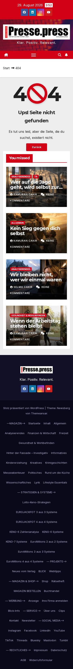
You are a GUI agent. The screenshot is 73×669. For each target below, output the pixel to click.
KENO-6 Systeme (52, 531)
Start (6, 68)
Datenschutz (59, 650)
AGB (23, 660)
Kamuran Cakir (26, 194)
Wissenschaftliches (18, 482)
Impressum (41, 650)
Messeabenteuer (14, 472)
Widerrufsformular (41, 660)
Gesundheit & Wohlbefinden (28, 315)
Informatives (59, 452)
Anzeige (33, 600)
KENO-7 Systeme (16, 541)
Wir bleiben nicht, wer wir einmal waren (36, 277)
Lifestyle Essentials (55, 482)
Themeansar (39, 413)
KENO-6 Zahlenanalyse (24, 531)
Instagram (14, 630)
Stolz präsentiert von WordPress (24, 408)
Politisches (35, 472)
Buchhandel (51, 591)
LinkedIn (45, 630)
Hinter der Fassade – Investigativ (27, 452)
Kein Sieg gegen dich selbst (35, 230)
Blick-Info (14, 610)
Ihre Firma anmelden (55, 600)
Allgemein (17, 223)
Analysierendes (20, 176)
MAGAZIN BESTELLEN (27, 591)
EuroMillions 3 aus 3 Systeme (36, 551)
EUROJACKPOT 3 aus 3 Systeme (36, 512)
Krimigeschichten (56, 462)
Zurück (36, 147)
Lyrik (37, 482)
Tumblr (63, 640)
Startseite (34, 423)
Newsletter (28, 620)
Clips (62, 610)
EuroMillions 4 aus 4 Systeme (24, 561)
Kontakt (14, 620)
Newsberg (63, 408)
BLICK (42, 571)
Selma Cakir (23, 287)
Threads (22, 640)
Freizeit (63, 433)
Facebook (30, 630)
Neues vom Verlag (23, 571)
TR (35, 176)
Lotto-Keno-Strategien (36, 502)
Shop (45, 581)
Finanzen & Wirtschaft (42, 433)
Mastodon (50, 640)
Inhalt (47, 423)
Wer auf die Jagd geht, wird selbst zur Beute (34, 187)
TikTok (9, 640)
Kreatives (36, 462)
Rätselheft (58, 581)
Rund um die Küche (57, 472)
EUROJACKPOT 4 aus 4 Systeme (36, 521)
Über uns (49, 610)
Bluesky (35, 640)
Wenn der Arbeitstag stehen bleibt (35, 323)
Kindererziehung (16, 462)
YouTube (59, 630)
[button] (59, 55)
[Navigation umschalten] (33, 55)
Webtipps (55, 571)
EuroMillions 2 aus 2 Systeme (48, 541)
